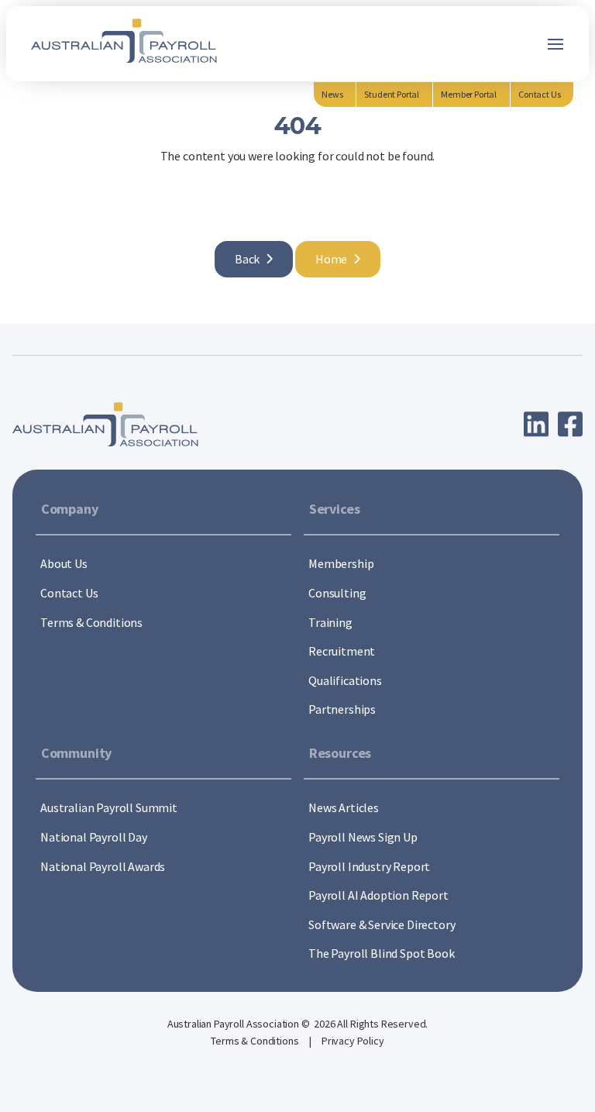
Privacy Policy (353, 1041)
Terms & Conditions (256, 1041)
